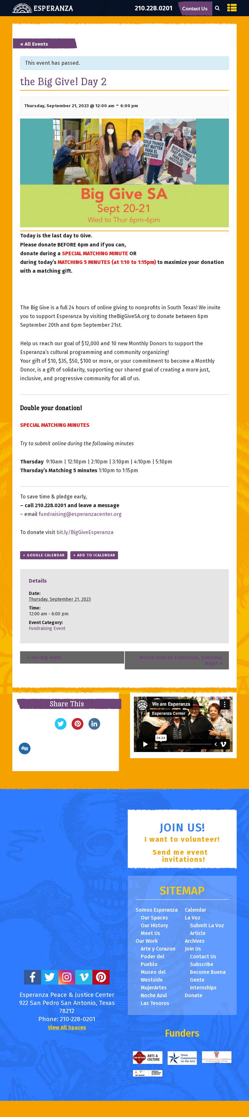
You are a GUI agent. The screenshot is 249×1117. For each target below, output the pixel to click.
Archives (195, 941)
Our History (154, 925)
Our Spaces (154, 918)
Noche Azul (154, 995)
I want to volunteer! (182, 839)
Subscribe (201, 964)
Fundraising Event (47, 628)
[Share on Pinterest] (77, 727)
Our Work (147, 941)
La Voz (192, 918)
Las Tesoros (155, 1003)
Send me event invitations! (180, 856)
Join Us (193, 949)
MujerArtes (154, 988)
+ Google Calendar (44, 555)
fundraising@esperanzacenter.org (80, 514)
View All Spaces (67, 1027)
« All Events (34, 44)
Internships (203, 988)
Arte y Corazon (158, 949)
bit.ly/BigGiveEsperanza (84, 532)
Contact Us (195, 8)
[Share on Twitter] (60, 727)
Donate (193, 995)
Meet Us (150, 933)
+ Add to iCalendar (94, 555)
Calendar (195, 910)
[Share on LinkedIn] (94, 727)
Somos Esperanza (157, 910)
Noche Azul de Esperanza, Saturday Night (181, 660)
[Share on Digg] (24, 752)
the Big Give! (44, 657)
